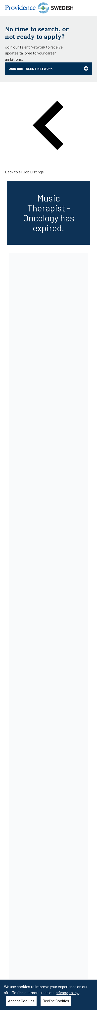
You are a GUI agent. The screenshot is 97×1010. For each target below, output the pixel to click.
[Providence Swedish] (39, 7)
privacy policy (67, 992)
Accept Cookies (21, 1000)
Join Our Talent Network (30, 69)
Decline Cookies (56, 1000)
